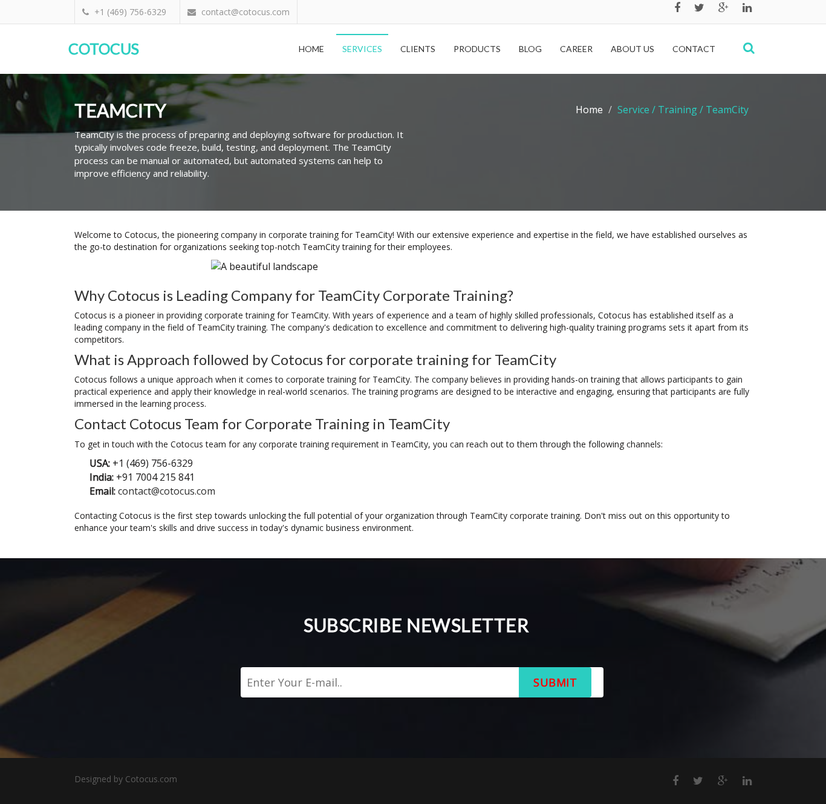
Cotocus (103, 48)
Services (362, 49)
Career (576, 49)
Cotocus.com (151, 779)
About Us (632, 49)
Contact (693, 49)
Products (477, 49)
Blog (530, 49)
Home (311, 49)
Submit (555, 682)
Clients (417, 49)
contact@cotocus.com (166, 491)
